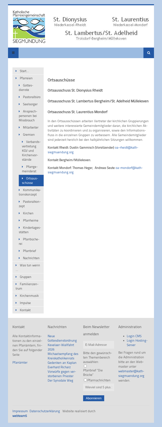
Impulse (25, 303)
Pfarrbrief (29, 251)
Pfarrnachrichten (99, 380)
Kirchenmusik (29, 295)
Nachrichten (31, 258)
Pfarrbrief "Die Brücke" (93, 372)
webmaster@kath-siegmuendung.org (131, 373)
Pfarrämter (19, 362)
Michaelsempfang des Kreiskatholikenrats (63, 356)
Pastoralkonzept (30, 203)
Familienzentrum (27, 286)
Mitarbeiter (30, 127)
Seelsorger (30, 104)
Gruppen (25, 277)
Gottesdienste (26, 87)
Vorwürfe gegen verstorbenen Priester (62, 373)
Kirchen (28, 213)
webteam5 (19, 415)
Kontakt (25, 310)
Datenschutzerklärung (45, 411)
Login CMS (134, 336)
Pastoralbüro (31, 97)
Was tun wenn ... (28, 267)
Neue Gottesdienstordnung (62, 338)
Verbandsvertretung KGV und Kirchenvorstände (31, 151)
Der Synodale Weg (60, 380)
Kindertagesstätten (30, 229)
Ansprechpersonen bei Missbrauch (28, 115)
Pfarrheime (30, 220)
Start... (24, 71)
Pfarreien (26, 78)
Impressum (20, 411)
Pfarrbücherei (29, 241)
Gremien (29, 134)
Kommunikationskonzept (30, 192)
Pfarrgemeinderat (30, 168)
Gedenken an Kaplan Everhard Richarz (62, 364)
